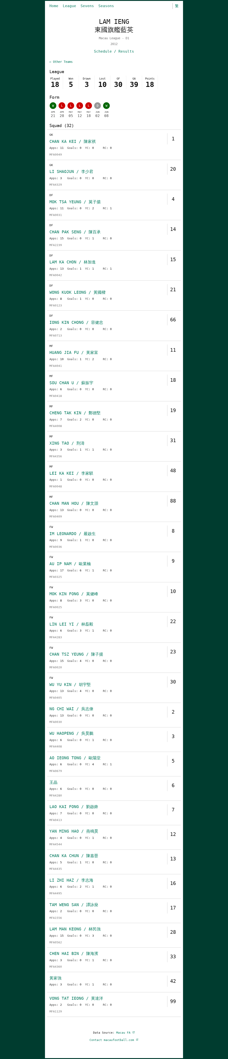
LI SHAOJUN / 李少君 (71, 171)
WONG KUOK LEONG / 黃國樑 (77, 292)
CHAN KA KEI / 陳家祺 (72, 141)
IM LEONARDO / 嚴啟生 (72, 533)
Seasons (106, 6)
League (69, 6)
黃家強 (55, 978)
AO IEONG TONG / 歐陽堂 (75, 757)
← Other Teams (61, 62)
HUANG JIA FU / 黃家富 (73, 352)
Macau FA (124, 1032)
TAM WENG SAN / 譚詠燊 (73, 904)
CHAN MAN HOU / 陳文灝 (73, 503)
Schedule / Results (114, 51)
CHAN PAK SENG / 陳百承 (75, 232)
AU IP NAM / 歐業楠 (70, 563)
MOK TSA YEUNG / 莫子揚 (75, 201)
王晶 (53, 782)
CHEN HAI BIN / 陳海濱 (73, 953)
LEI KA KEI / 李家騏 (71, 473)
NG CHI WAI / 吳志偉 (71, 708)
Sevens (87, 6)
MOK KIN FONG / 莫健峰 (73, 593)
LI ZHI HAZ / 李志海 (71, 880)
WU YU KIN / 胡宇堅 (70, 684)
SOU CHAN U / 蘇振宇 (71, 382)
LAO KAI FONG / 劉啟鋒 (73, 806)
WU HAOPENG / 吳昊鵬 (71, 733)
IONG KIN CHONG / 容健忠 (76, 322)
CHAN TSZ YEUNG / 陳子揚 (76, 654)
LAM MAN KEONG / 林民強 (75, 929)
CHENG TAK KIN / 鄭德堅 (75, 412)
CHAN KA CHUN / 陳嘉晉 (73, 855)
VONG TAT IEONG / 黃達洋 (76, 998)
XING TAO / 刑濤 (66, 443)
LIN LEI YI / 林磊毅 (71, 624)
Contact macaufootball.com (113, 1040)
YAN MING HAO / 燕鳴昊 (73, 831)
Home (53, 6)
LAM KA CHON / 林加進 (72, 262)
